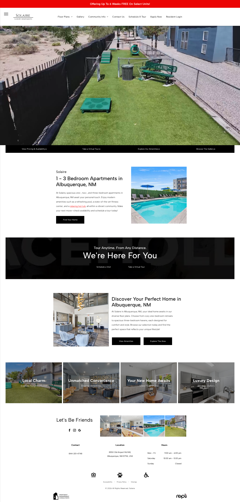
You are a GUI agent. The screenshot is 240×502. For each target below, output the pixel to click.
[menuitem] (65, 17)
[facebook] (69, 430)
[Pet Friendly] (120, 476)
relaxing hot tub (78, 206)
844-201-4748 (75, 453)
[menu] (6, 14)
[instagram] (74, 430)
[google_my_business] (79, 430)
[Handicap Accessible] (146, 476)
